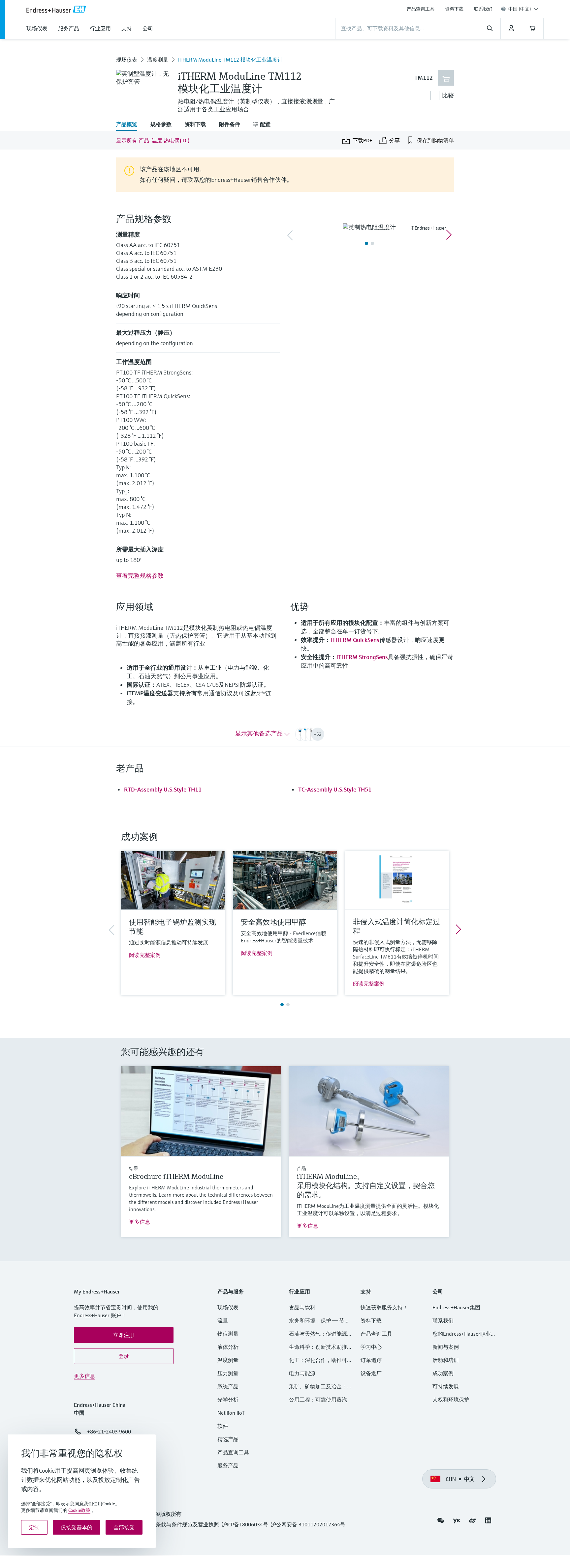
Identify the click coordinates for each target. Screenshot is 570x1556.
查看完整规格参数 (140, 575)
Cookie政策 (79, 1510)
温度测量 (157, 59)
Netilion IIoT (231, 1412)
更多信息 (139, 1221)
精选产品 (227, 1439)
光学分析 (227, 1399)
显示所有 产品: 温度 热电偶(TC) (153, 140)
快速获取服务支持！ (384, 1307)
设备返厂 (371, 1373)
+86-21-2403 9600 (109, 1431)
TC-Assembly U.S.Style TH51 (334, 789)
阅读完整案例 (145, 955)
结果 (133, 1168)
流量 (222, 1320)
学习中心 (371, 1347)
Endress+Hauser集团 (456, 1307)
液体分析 (227, 1347)
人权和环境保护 (450, 1399)
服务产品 (227, 1465)
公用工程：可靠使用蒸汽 (318, 1399)
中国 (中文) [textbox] (519, 9)
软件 (222, 1426)
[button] (124, 1335)
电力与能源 (302, 1373)
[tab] (130, 125)
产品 (301, 1168)
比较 (448, 95)
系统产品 (227, 1386)
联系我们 (483, 9)
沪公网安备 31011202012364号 (308, 1524)
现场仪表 (126, 59)
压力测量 (230, 1373)
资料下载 (454, 9)
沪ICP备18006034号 (245, 1524)
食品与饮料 (302, 1307)
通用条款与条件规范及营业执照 (182, 1524)
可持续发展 (445, 1386)
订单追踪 (371, 1360)
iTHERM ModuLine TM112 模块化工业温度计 (230, 59)
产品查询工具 (420, 9)
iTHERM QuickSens (355, 640)
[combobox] (523, 9)
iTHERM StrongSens (362, 657)
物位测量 (227, 1333)
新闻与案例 (445, 1347)
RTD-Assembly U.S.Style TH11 (163, 789)
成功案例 (443, 1373)
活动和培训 (445, 1360)
